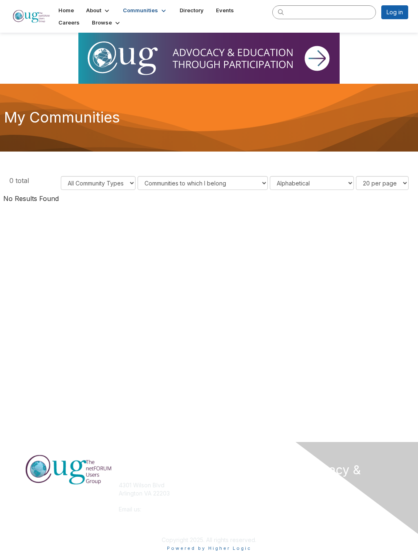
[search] (280, 11)
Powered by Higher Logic (209, 548)
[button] (98, 10)
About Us (224, 485)
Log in (395, 12)
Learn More (227, 501)
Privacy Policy (325, 516)
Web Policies (323, 507)
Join (218, 493)
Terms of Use (324, 499)
